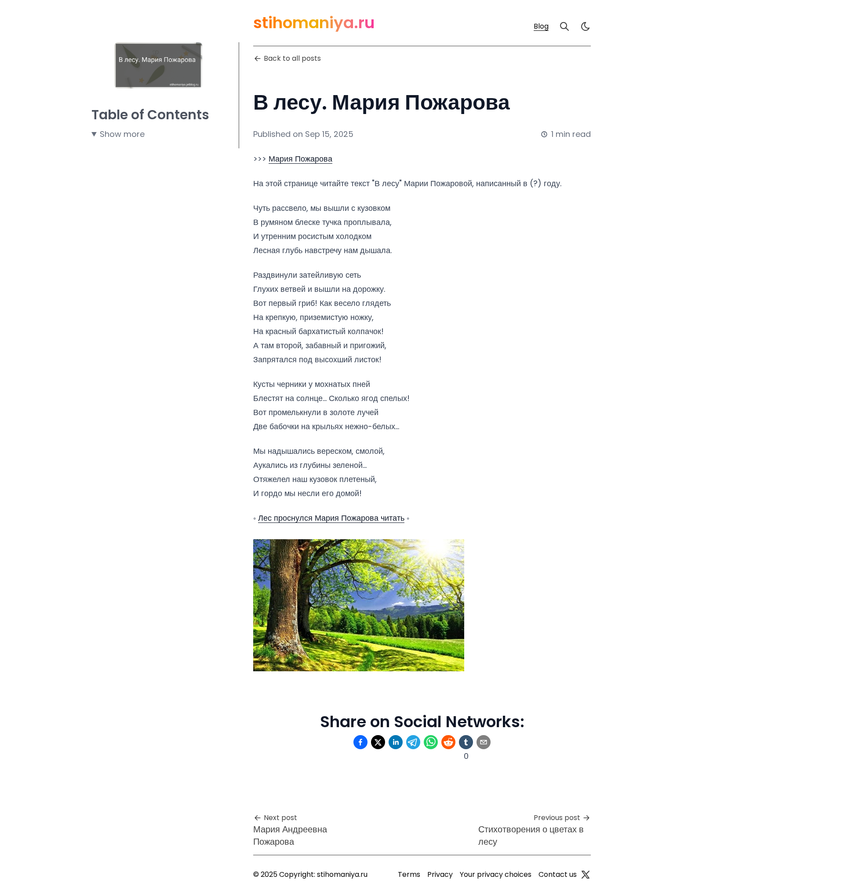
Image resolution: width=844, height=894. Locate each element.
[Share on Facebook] (360, 742)
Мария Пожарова (300, 158)
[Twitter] (585, 874)
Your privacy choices (495, 874)
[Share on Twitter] (378, 742)
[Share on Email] (484, 742)
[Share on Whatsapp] (431, 742)
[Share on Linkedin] (396, 742)
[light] (585, 26)
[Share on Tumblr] (466, 742)
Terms (409, 874)
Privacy (440, 874)
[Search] (564, 26)
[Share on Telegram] (413, 742)
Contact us (557, 874)
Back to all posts (292, 58)
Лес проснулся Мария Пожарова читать (331, 517)
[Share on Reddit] (448, 742)
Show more (122, 134)
